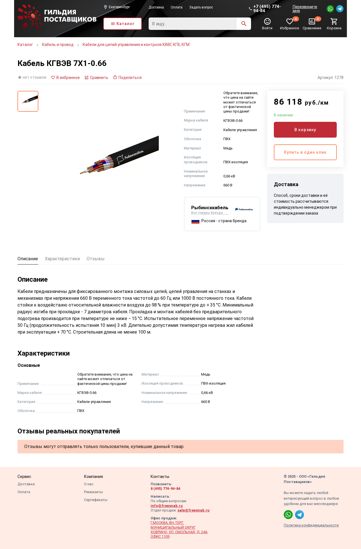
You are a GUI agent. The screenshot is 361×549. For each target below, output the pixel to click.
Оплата (176, 7)
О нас (88, 484)
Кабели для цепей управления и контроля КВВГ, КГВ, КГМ (136, 44)
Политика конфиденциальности (311, 525)
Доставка (156, 7)
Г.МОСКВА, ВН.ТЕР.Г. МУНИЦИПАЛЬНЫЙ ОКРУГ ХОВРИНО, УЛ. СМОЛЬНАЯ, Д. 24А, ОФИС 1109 (179, 530)
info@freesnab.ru (167, 506)
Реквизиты (93, 492)
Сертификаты (95, 500)
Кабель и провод (58, 44)
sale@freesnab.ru (193, 510)
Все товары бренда (207, 213)
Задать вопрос (201, 7)
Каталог (25, 44)
